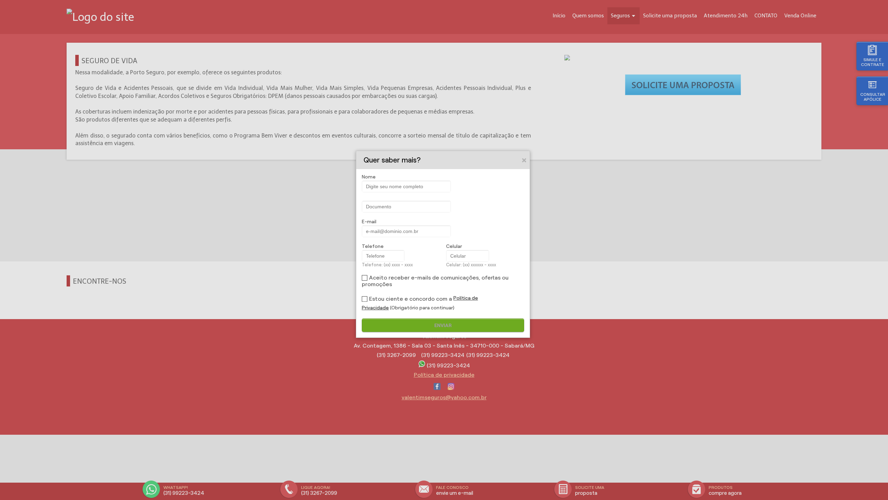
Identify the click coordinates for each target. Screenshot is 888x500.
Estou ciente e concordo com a (410, 299)
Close (524, 160)
